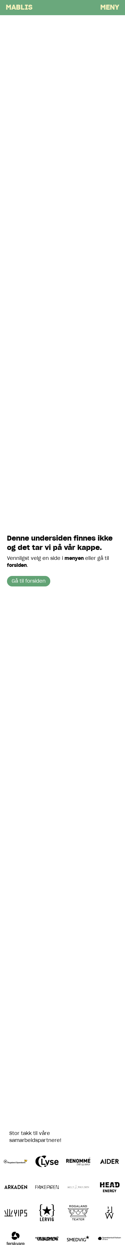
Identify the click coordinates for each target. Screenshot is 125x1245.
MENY (109, 7)
